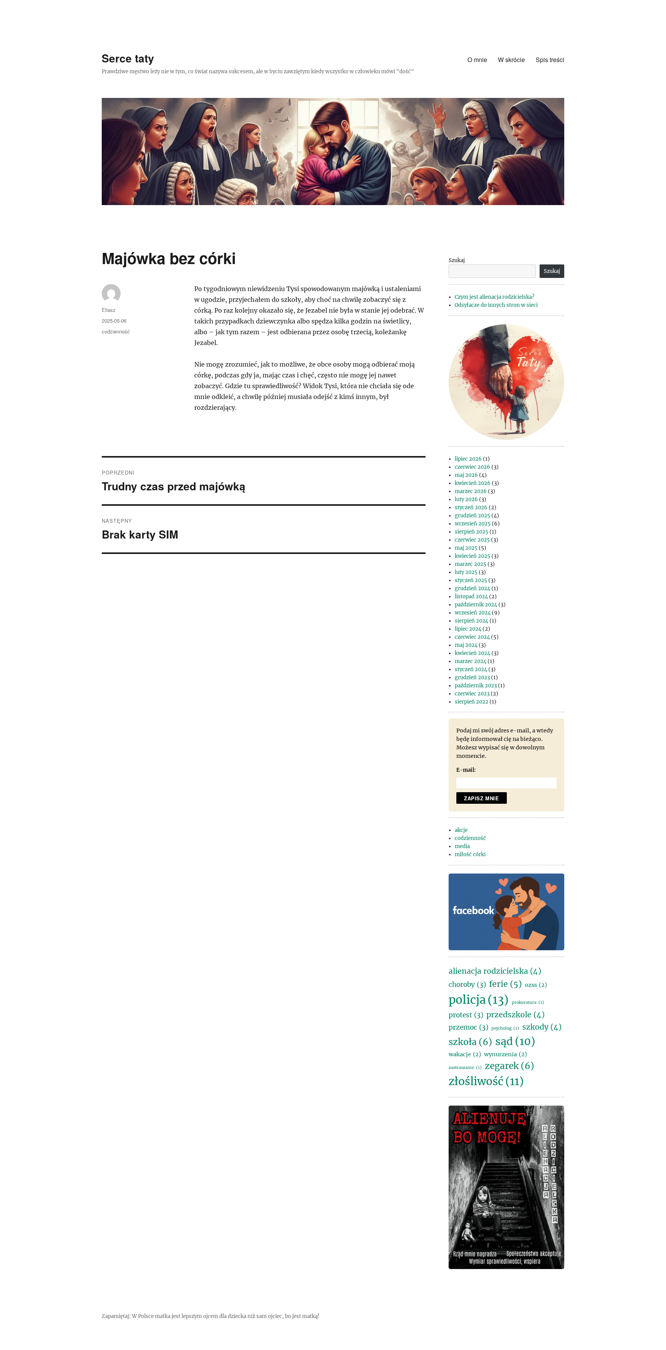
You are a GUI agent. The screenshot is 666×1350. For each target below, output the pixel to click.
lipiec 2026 (468, 459)
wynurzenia (505, 1054)
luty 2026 (466, 499)
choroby (467, 984)
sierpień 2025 (471, 532)
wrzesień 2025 (473, 523)
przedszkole (515, 1014)
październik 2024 (476, 604)
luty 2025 (466, 572)
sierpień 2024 (471, 621)
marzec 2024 (470, 661)
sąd (515, 1041)
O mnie (477, 59)
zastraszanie (465, 1067)
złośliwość (486, 1081)
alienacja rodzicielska (495, 971)
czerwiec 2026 (472, 467)
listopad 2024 (471, 596)
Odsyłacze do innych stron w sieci (496, 305)
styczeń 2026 (471, 507)
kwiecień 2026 (473, 483)
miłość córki (470, 854)
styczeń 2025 (471, 580)
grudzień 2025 (472, 515)
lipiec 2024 (468, 629)
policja (479, 1000)
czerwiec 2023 (472, 693)
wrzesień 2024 (473, 612)
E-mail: (466, 770)
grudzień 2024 (472, 588)
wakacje (465, 1054)
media (462, 846)
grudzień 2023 (472, 677)
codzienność (116, 331)
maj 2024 (466, 645)
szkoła (470, 1042)
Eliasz (109, 309)
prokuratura (528, 1002)
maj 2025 (466, 548)
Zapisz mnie (481, 798)
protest (466, 1015)
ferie (505, 984)
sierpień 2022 (471, 702)
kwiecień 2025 (472, 556)
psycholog (505, 1028)
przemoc (468, 1027)
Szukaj (457, 260)
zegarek (509, 1065)
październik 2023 (476, 685)
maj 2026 (466, 475)
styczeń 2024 (471, 669)
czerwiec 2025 (472, 540)
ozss (536, 984)
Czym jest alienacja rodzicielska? (494, 297)
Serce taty (128, 58)
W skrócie (511, 59)
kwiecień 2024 (472, 653)
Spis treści (550, 59)
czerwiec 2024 (472, 637)
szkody (542, 1027)
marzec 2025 (470, 564)
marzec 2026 (471, 491)
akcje (461, 830)
